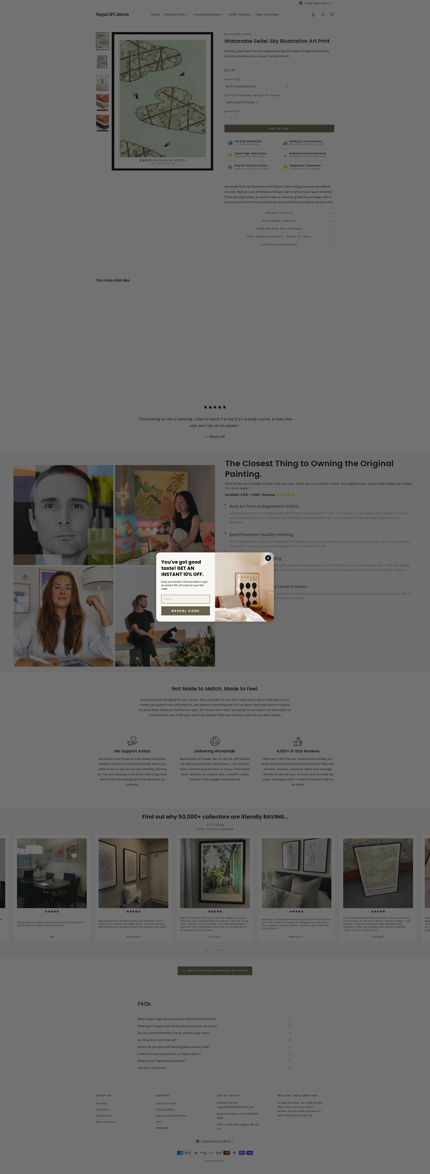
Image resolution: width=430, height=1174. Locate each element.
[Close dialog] (268, 558)
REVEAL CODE (186, 611)
